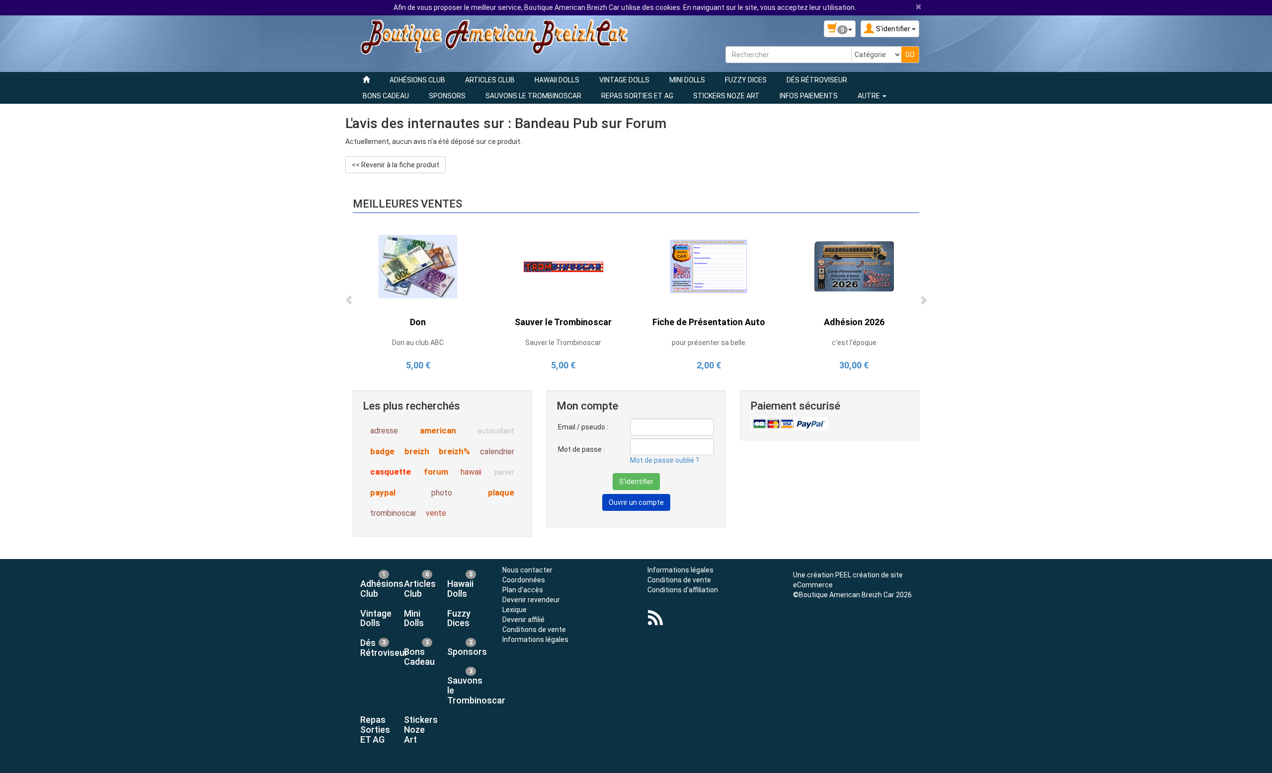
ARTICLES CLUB (490, 80)
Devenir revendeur (531, 600)
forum (436, 472)
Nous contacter (527, 570)
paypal (383, 492)
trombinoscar (393, 513)
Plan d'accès (522, 590)
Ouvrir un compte (636, 502)
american (438, 430)
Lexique (514, 610)
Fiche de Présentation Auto (708, 322)
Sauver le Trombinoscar (563, 322)
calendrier (497, 451)
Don (418, 322)
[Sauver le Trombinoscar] (563, 266)
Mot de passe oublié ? (664, 460)
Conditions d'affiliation (682, 590)
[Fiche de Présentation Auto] (708, 266)
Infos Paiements (809, 96)
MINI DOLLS (687, 80)
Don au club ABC (418, 343)
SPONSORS (447, 96)
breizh (416, 451)
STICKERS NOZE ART (726, 96)
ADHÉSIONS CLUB (417, 80)
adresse (384, 430)
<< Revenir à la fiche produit (395, 165)
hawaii (471, 472)
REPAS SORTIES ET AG (637, 96)
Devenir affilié (523, 620)
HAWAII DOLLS (557, 80)
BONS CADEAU (386, 96)
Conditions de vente (534, 629)
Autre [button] (869, 96)
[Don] (418, 266)
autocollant (495, 431)
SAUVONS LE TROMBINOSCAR (533, 96)
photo (441, 492)
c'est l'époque (854, 343)
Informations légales (535, 639)
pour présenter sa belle (708, 343)
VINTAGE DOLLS (624, 80)
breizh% (454, 451)
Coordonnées (523, 580)
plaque (501, 492)
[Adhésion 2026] (854, 266)
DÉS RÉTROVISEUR (817, 80)
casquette (390, 472)
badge (382, 451)
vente (436, 513)
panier (504, 472)
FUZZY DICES (746, 80)
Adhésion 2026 (854, 322)
